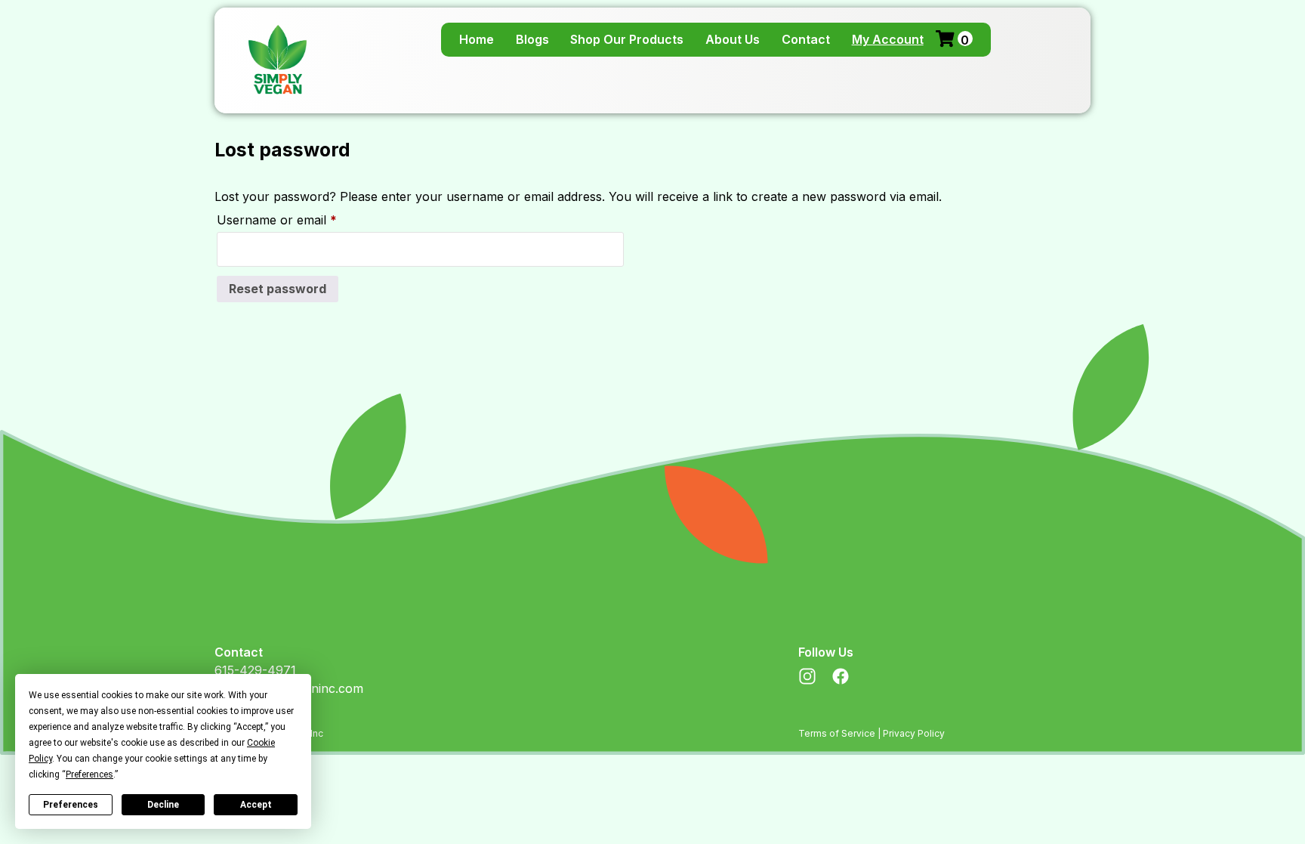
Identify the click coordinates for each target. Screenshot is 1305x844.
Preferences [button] (89, 774)
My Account (888, 39)
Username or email (302, 219)
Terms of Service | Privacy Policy (871, 733)
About (732, 39)
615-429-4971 (255, 670)
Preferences (70, 804)
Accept (256, 804)
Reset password (277, 288)
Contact (806, 39)
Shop (626, 39)
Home (476, 39)
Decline (163, 804)
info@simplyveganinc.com (288, 688)
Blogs (532, 39)
